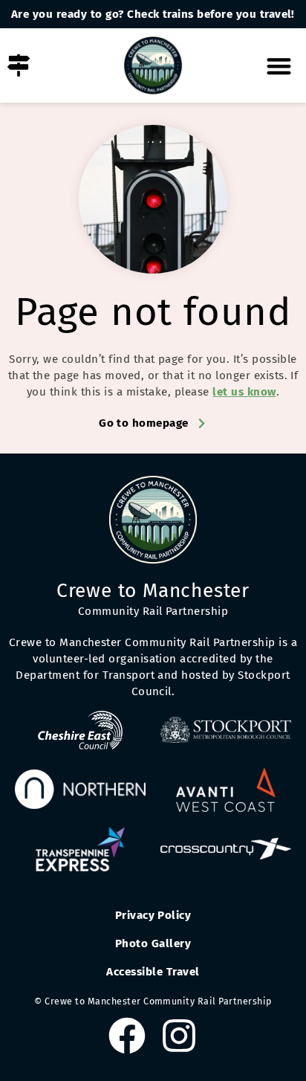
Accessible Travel (152, 971)
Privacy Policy (153, 915)
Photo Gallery (153, 943)
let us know (244, 391)
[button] (279, 65)
